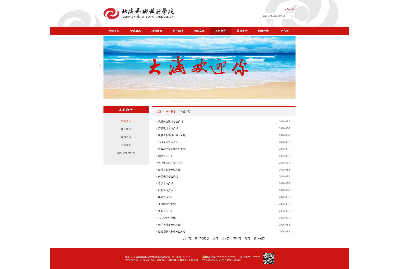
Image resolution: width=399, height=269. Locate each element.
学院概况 (135, 31)
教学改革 (126, 145)
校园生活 (242, 31)
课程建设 (126, 129)
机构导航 (156, 31)
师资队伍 (199, 31)
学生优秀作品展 (126, 153)
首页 (158, 111)
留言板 (285, 31)
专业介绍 (126, 121)
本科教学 (221, 31)
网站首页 (114, 31)
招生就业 (178, 31)
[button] (100, 65)
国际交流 (263, 31)
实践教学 (126, 137)
